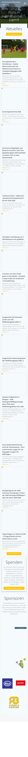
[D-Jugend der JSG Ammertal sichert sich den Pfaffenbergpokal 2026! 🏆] (14, 304)
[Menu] (25, 3)
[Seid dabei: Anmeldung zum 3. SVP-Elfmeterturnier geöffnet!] (14, 224)
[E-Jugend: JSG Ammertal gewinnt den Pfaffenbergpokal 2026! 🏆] (14, 345)
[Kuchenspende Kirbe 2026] (14, 98)
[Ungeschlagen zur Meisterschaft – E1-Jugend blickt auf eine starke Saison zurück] (14, 521)
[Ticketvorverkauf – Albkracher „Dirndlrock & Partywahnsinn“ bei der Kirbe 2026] (14, 183)
